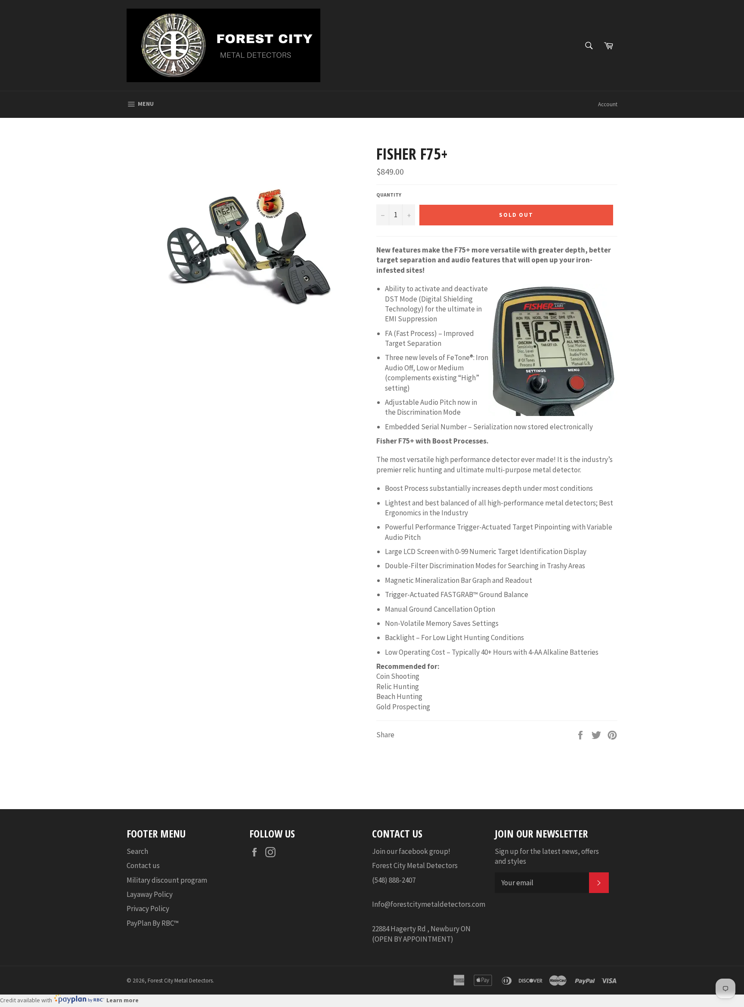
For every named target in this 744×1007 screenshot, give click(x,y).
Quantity (388, 194)
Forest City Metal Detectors (180, 980)
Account (607, 104)
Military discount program (167, 880)
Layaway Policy (150, 894)
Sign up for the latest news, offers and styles (547, 856)
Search (137, 851)
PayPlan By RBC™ (153, 923)
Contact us (143, 865)
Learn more (122, 1000)
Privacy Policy (148, 908)
